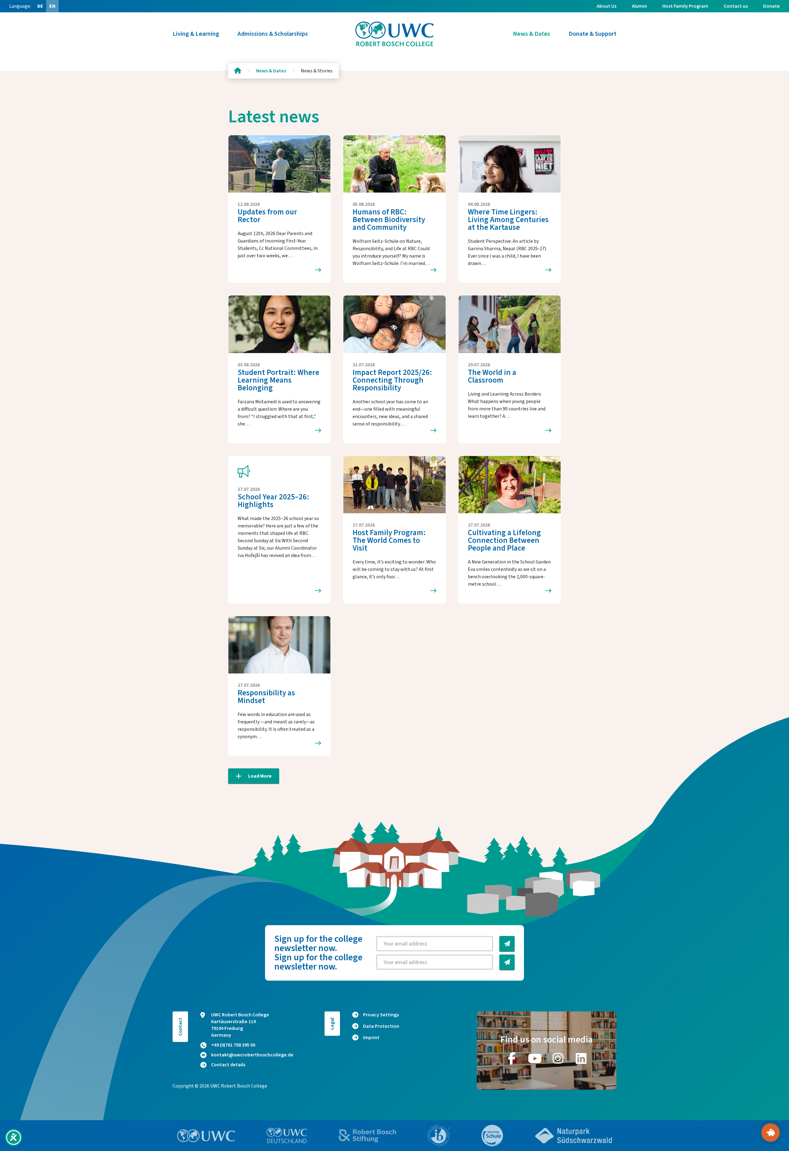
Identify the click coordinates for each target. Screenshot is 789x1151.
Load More (260, 776)
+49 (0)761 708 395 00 (233, 1045)
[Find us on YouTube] (535, 1058)
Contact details (228, 1064)
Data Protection (381, 1026)
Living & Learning (196, 34)
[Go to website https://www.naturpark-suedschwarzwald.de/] (573, 1135)
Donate (771, 6)
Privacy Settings (381, 1014)
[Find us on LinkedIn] (581, 1058)
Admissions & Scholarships (273, 34)
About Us (606, 6)
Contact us (736, 6)
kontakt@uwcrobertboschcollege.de (252, 1054)
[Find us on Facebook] (512, 1058)
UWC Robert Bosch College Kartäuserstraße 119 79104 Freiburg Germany (240, 1025)
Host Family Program (685, 6)
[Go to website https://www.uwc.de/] (287, 1135)
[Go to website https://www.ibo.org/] (439, 1135)
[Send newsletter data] (507, 943)
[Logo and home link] (394, 34)
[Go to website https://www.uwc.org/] (206, 1136)
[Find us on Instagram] (558, 1058)
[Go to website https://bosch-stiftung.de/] (367, 1136)
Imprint (371, 1037)
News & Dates (531, 34)
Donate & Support (592, 34)
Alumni (639, 6)
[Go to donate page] (770, 1132)
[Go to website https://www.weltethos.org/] (492, 1135)
